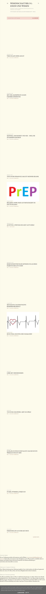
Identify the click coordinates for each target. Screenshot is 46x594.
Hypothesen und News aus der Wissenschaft (21, 11)
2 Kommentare (11, 226)
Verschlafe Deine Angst (15, 56)
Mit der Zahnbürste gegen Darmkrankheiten (16, 96)
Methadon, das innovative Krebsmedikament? (16, 305)
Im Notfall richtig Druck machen (19, 334)
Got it (27, 592)
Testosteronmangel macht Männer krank (23, 176)
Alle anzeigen (35, 18)
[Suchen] (38, 3)
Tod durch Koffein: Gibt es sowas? (19, 412)
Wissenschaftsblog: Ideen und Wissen (21, 4)
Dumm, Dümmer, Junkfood (16, 492)
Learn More (20, 592)
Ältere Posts (36, 537)
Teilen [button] (8, 57)
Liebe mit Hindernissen (15, 373)
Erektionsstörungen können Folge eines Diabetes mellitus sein (22, 265)
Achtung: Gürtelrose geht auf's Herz (20, 225)
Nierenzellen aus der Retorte (18, 531)
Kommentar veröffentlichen (14, 57)
